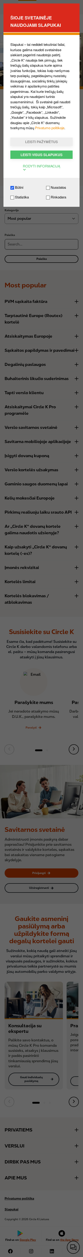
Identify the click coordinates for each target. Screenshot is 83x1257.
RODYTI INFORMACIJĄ (41, 165)
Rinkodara (58, 197)
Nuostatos (58, 187)
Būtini (18, 187)
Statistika (21, 197)
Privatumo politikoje (49, 127)
